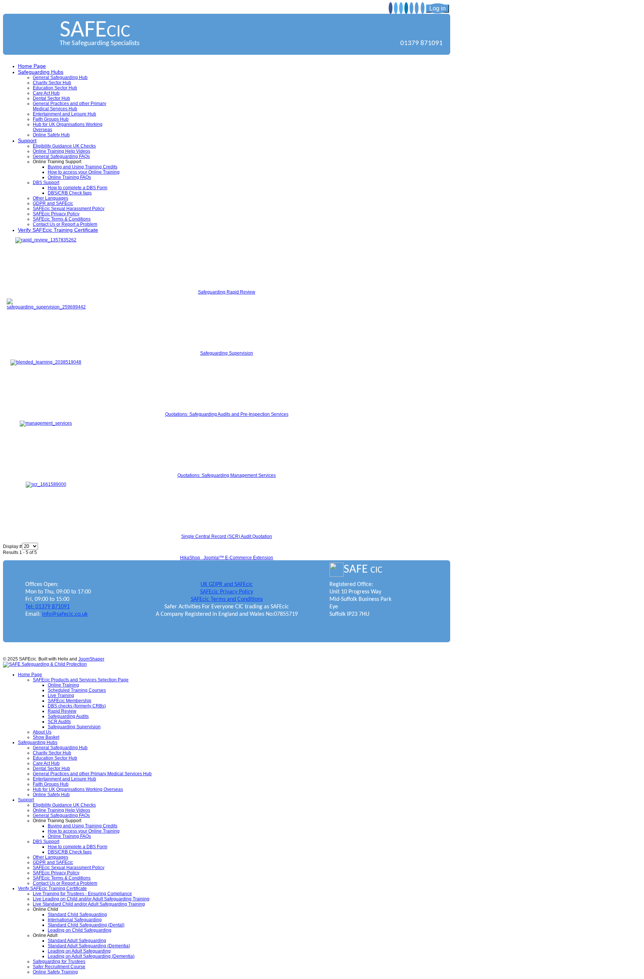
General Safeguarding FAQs (61, 156)
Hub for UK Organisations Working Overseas (78, 789)
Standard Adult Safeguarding (77, 940)
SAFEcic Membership (69, 700)
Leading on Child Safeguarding (79, 930)
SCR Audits (59, 721)
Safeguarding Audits (68, 716)
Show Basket (46, 737)
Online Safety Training (55, 972)
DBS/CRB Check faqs (70, 193)
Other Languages (50, 198)
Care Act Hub (46, 93)
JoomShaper (91, 659)
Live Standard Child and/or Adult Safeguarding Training (89, 904)
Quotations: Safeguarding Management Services (226, 475)
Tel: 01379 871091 (47, 607)
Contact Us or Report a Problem (65, 224)
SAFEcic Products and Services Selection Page (81, 679)
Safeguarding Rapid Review (226, 292)
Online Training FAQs (69, 177)
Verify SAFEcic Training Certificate (58, 230)
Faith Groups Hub (51, 119)
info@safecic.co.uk (65, 614)
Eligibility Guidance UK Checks (64, 146)
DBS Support (46, 182)
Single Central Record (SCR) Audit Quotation (226, 536)
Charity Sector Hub (52, 82)
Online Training (63, 685)
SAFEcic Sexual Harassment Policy (68, 208)
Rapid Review (62, 711)
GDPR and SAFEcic (53, 203)
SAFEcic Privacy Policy (56, 213)
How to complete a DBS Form (77, 187)
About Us (42, 732)
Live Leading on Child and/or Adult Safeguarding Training (91, 899)
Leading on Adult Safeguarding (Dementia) (91, 956)
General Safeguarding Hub (60, 77)
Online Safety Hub (51, 134)
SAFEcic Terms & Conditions (62, 219)
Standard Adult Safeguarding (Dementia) (89, 945)
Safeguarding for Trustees (59, 961)
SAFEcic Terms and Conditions (227, 599)
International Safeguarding (75, 919)
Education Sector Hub (55, 88)
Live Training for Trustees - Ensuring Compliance (82, 893)
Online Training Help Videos (61, 151)
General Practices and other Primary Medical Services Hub (69, 106)
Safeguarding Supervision (226, 353)
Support (27, 140)
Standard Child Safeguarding (77, 914)
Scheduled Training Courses (77, 690)
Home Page (32, 66)
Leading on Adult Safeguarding (79, 951)
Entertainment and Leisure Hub (64, 114)
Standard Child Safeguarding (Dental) (86, 925)
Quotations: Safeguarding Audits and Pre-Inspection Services (226, 414)
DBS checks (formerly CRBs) (77, 706)
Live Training (61, 695)
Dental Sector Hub (51, 98)
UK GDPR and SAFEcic (227, 584)
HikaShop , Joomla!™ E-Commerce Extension (226, 557)
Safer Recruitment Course (59, 966)
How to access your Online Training (84, 172)
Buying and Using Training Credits (82, 166)
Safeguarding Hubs (40, 72)
